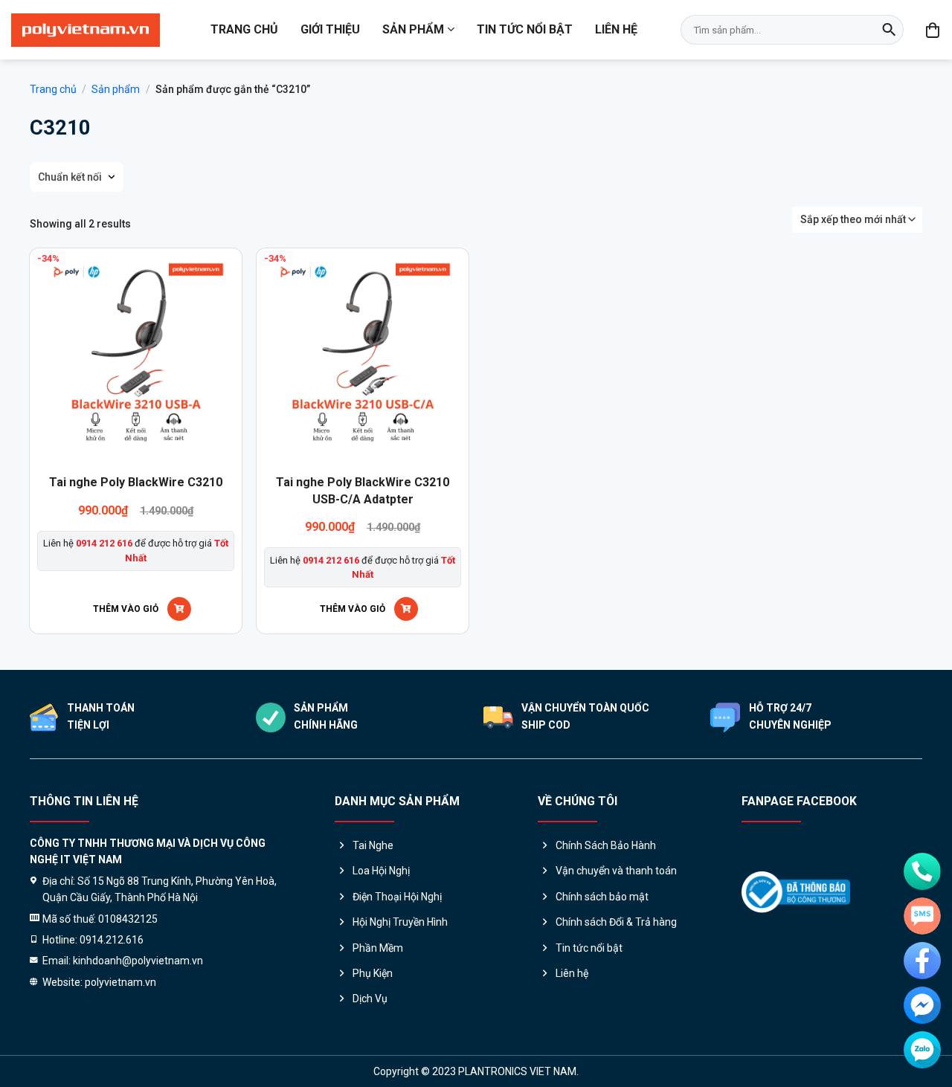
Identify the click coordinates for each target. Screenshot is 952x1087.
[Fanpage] (922, 960)
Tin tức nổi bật (525, 29)
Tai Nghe (373, 845)
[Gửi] (889, 30)
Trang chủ (244, 29)
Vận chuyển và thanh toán (616, 871)
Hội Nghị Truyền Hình (400, 922)
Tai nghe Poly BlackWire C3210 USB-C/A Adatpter (362, 490)
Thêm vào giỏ (125, 609)
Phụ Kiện (373, 973)
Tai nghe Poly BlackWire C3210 (135, 482)
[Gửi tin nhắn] (922, 916)
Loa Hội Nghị (381, 871)
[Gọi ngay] (922, 871)
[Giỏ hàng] (933, 30)
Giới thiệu (330, 29)
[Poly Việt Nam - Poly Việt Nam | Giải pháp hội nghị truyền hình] (85, 30)
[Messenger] (922, 1005)
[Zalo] (922, 1049)
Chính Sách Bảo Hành (606, 845)
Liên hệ (616, 29)
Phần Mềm (378, 948)
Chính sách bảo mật (602, 897)
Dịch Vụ (370, 998)
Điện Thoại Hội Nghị (397, 897)
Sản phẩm (413, 29)
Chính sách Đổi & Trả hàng (616, 922)
